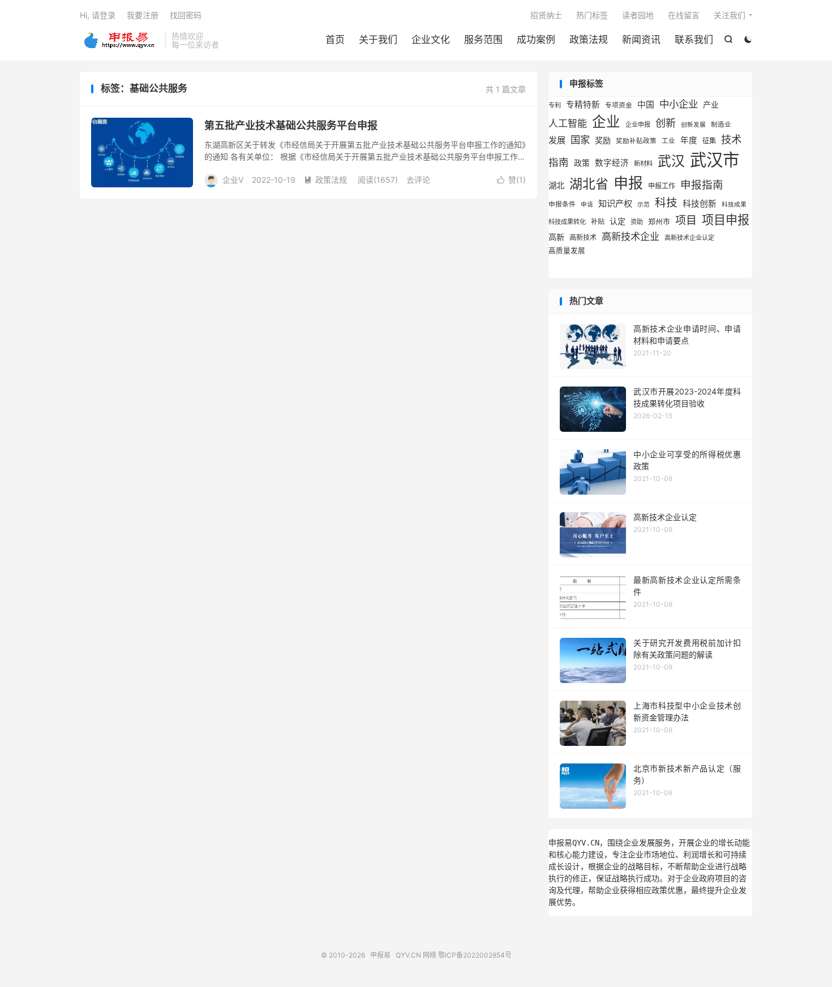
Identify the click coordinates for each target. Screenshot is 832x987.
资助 (637, 222)
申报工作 (661, 186)
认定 (617, 221)
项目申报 (725, 220)
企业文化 (430, 39)
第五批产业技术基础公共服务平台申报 (291, 125)
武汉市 (714, 160)
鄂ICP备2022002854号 (475, 955)
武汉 (671, 161)
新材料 (643, 164)
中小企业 (678, 104)
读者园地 (638, 15)
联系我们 (694, 39)
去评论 (418, 179)
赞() (511, 179)
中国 (645, 105)
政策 (582, 163)
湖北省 (588, 184)
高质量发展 (566, 250)
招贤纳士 (546, 15)
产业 (711, 104)
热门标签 (592, 15)
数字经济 (612, 163)
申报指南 (701, 184)
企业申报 (637, 124)
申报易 (119, 40)
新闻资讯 (641, 39)
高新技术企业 (630, 236)
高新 (556, 237)
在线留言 (684, 15)
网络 (429, 955)
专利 (554, 105)
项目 (686, 220)
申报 (628, 183)
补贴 (597, 221)
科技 (666, 202)
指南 (558, 162)
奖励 (603, 140)
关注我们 (729, 15)
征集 (709, 140)
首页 (335, 39)
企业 (606, 121)
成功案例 (536, 39)
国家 (580, 139)
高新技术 (583, 237)
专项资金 (618, 105)
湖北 (556, 185)
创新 (665, 123)
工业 (668, 141)
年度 (688, 140)
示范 (643, 204)
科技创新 (700, 204)
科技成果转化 (567, 222)
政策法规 (588, 39)
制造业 (721, 124)
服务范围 (483, 39)
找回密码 (185, 15)
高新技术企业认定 (689, 238)
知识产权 (615, 203)
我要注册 (142, 15)
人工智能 (567, 123)
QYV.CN (408, 955)
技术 (731, 139)
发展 (556, 140)
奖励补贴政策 (636, 141)
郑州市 (659, 221)
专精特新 (583, 105)
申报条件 (562, 204)
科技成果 (734, 204)
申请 (587, 204)
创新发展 (693, 124)
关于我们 (378, 39)
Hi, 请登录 (97, 15)
